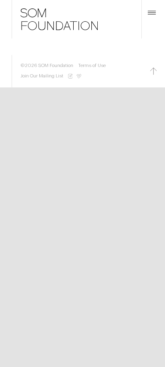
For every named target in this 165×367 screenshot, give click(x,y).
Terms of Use (92, 65)
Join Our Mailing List (41, 76)
